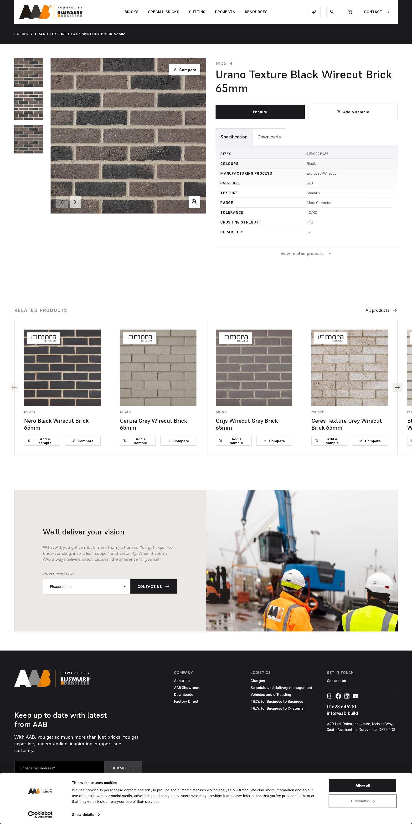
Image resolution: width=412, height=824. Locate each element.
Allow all (362, 785)
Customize (360, 801)
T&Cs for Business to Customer (278, 708)
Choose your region (59, 573)
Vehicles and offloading (271, 694)
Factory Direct (186, 701)
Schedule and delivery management (282, 687)
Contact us (336, 680)
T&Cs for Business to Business (277, 701)
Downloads (183, 694)
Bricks (21, 33)
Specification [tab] (234, 137)
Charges (258, 680)
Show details (83, 815)
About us (182, 680)
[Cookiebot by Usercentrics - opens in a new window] (40, 814)
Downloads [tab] (269, 137)
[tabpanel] (306, 193)
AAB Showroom (187, 687)
